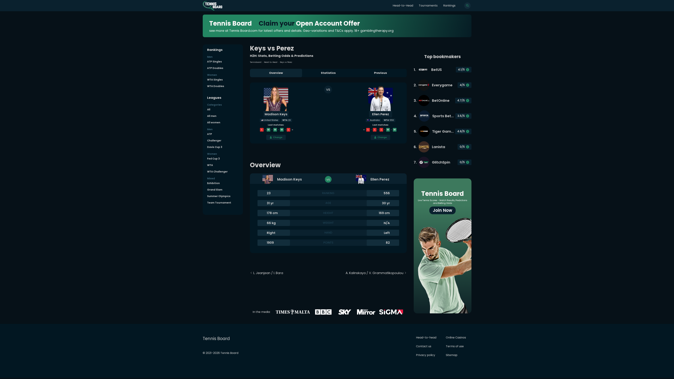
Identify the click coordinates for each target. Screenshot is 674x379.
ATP (209, 134)
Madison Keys (276, 114)
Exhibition (213, 183)
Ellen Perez (380, 114)
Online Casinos (456, 337)
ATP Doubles (215, 68)
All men (211, 116)
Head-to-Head (403, 6)
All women (213, 122)
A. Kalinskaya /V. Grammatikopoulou (374, 273)
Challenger (214, 140)
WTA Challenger (217, 171)
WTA (210, 165)
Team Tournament (219, 202)
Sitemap (451, 355)
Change (277, 137)
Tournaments (428, 6)
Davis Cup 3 (214, 147)
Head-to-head (426, 337)
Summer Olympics (218, 196)
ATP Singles (214, 61)
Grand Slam (214, 189)
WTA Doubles (215, 86)
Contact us (423, 346)
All (208, 109)
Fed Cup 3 (213, 158)
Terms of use (455, 346)
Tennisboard (255, 62)
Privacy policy (425, 355)
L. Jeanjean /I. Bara (268, 273)
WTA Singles (215, 79)
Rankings (449, 6)
